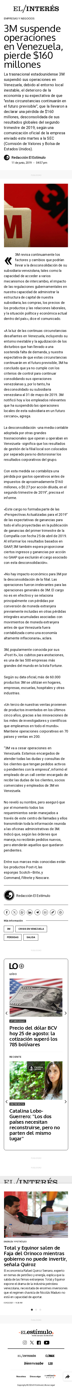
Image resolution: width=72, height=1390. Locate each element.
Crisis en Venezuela (31, 929)
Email (45, 912)
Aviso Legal (50, 1385)
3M (8, 929)
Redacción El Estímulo (29, 157)
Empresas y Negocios (19, 18)
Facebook (7, 912)
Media (50, 1376)
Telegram (37, 912)
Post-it (31, 867)
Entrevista (17, 1104)
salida (30, 937)
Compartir (67, 1376)
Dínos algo (35, 1376)
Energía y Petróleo (15, 1242)
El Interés (31, 1183)
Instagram (25, 1343)
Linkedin (30, 912)
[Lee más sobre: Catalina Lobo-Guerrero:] (36, 1080)
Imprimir (60, 912)
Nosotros (21, 1376)
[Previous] (6, 1013)
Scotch (24, 872)
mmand (14, 878)
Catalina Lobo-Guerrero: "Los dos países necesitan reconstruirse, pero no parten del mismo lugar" (34, 1124)
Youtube (46, 1343)
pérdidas (12, 937)
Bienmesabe (33, 1363)
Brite (36, 872)
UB (50, 1363)
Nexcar (41, 878)
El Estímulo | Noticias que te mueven (36, 1333)
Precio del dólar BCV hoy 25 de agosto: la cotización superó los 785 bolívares (33, 1036)
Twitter (14, 912)
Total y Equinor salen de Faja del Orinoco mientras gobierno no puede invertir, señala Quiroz (35, 1255)
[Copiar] (53, 912)
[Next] (65, 1013)
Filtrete (27, 878)
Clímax (50, 1355)
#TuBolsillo (18, 1021)
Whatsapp (22, 912)
